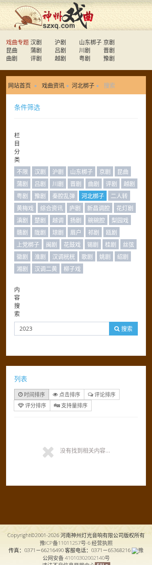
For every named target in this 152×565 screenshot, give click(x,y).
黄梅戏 (25, 208)
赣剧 (22, 232)
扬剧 (75, 220)
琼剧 (58, 232)
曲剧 (11, 58)
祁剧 (93, 232)
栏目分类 (17, 147)
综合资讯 (51, 208)
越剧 (60, 58)
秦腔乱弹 (63, 196)
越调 (58, 220)
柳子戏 (72, 268)
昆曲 (11, 50)
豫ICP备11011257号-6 (65, 542)
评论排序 (104, 394)
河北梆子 (83, 85)
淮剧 (40, 256)
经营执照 (102, 542)
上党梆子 (28, 244)
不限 (22, 171)
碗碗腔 (96, 220)
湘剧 (22, 268)
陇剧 (40, 232)
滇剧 (22, 220)
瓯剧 (111, 232)
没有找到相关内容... (85, 450)
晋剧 (109, 50)
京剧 (109, 42)
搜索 (126, 328)
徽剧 (22, 256)
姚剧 (105, 256)
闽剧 (51, 244)
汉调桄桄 (63, 256)
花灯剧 (124, 208)
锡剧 (92, 244)
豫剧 (109, 58)
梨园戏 (119, 220)
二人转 (119, 196)
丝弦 (128, 244)
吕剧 (60, 50)
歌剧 (87, 256)
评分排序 (35, 405)
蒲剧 (36, 50)
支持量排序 (74, 405)
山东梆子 (90, 42)
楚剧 (40, 220)
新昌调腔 (98, 208)
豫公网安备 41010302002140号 (93, 553)
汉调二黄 (45, 268)
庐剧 (75, 208)
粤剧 (84, 58)
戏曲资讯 (53, 85)
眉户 (75, 232)
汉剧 (36, 42)
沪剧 (60, 42)
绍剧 (122, 256)
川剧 (84, 50)
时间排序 (34, 394)
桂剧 (110, 244)
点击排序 (69, 394)
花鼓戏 (72, 244)
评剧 (36, 58)
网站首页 (19, 85)
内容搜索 (17, 301)
